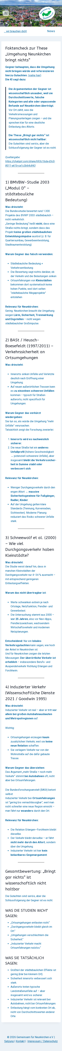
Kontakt (20, 1041)
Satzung (9, 1041)
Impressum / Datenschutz (42, 1041)
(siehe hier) (34, 75)
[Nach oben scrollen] (57, 1042)
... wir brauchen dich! (15, 31)
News (51, 31)
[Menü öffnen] (6, 13)
